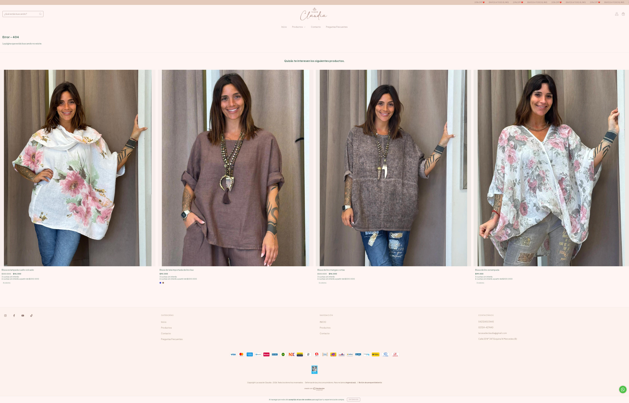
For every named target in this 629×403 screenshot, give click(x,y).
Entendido (353, 399)
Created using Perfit (314, 95)
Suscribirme (314, 84)
